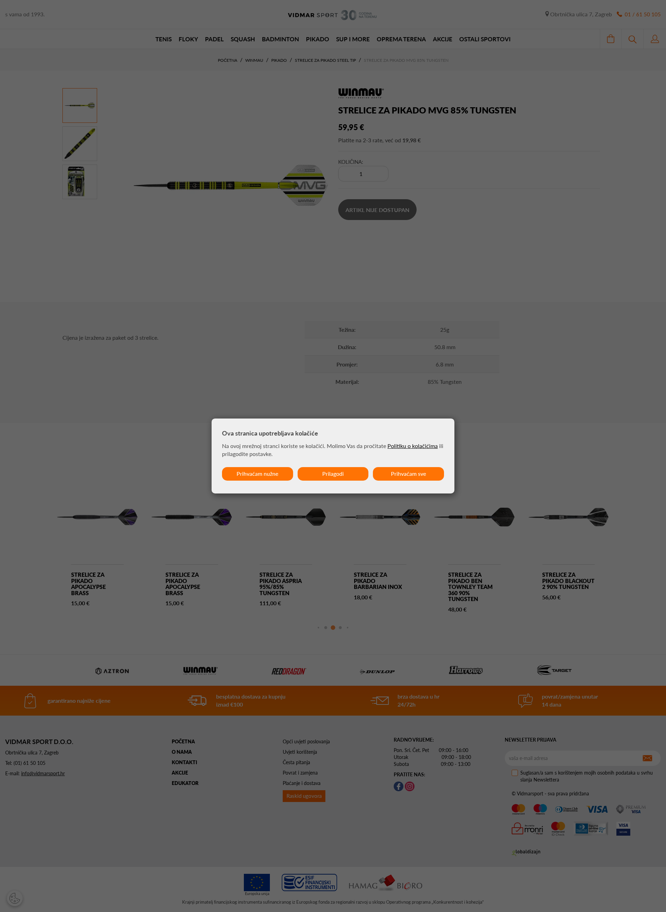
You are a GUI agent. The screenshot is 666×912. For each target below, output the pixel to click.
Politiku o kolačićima (412, 445)
